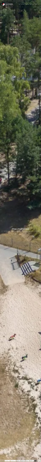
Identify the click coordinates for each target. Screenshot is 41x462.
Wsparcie (33, 4)
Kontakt (36, 4)
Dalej (35, 460)
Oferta (19, 4)
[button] (2, 231)
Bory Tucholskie (9, 4)
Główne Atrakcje (27, 4)
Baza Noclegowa (23, 4)
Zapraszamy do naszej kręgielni (20, 228)
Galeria (30, 4)
